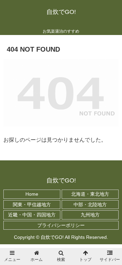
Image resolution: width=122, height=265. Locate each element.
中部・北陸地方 (90, 204)
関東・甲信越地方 (32, 204)
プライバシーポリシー (61, 225)
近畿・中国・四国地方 (32, 214)
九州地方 (90, 214)
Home (31, 194)
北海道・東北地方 (90, 194)
